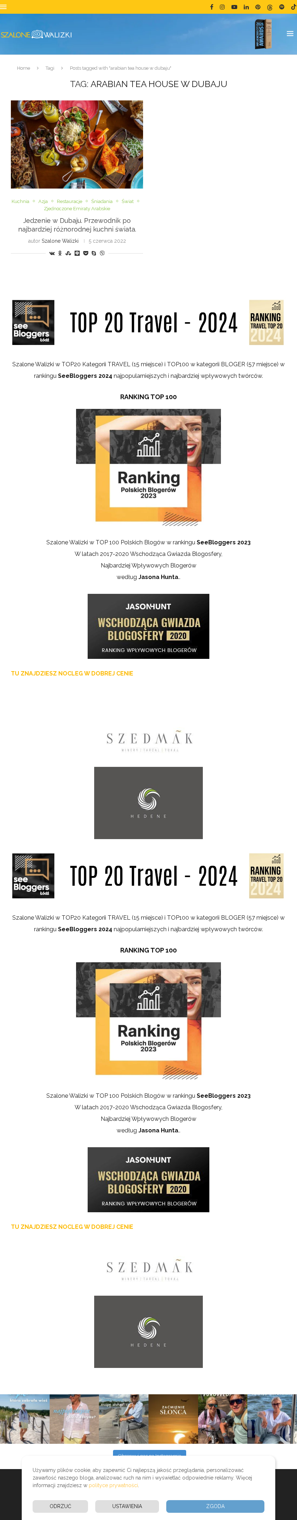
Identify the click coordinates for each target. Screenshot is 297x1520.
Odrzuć (60, 1506)
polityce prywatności (113, 1485)
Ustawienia (127, 1506)
